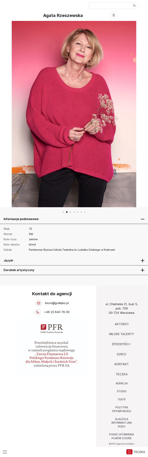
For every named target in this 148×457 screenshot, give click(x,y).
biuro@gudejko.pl (56, 303)
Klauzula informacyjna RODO (121, 423)
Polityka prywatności (121, 409)
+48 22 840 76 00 (56, 312)
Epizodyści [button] (120, 344)
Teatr (121, 399)
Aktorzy (122, 324)
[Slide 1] (67, 212)
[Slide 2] (70, 212)
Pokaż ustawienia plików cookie (121, 436)
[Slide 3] (74, 212)
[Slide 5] (81, 212)
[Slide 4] (77, 212)
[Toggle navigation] (5, 452)
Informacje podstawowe (21, 219)
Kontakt (121, 364)
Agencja (122, 383)
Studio (122, 391)
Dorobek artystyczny (19, 270)
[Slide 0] (63, 212)
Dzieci (121, 354)
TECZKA (138, 452)
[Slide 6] (85, 212)
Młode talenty (121, 334)
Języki (8, 260)
